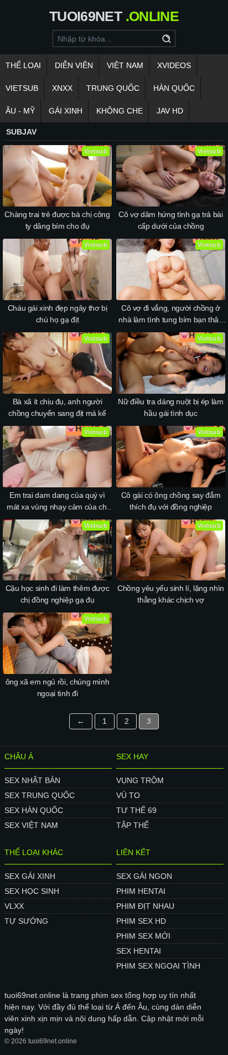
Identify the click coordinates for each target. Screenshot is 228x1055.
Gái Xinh (65, 110)
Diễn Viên (74, 65)
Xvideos (174, 65)
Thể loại (23, 65)
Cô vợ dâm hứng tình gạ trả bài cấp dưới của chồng (170, 220)
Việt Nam (125, 65)
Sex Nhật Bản (32, 780)
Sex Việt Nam (31, 825)
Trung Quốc (112, 88)
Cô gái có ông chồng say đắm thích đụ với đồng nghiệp (171, 501)
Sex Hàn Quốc (33, 810)
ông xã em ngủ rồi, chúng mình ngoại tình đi (58, 687)
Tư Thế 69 (136, 810)
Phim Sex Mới (143, 936)
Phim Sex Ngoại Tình (158, 965)
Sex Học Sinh (31, 891)
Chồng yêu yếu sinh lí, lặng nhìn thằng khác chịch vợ (170, 594)
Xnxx (62, 88)
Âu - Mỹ (20, 110)
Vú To (128, 795)
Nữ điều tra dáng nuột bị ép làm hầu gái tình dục (170, 407)
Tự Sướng (26, 921)
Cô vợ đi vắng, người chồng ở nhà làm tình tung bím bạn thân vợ (170, 314)
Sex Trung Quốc (39, 795)
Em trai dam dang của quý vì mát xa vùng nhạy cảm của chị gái (57, 502)
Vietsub (22, 88)
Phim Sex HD (141, 921)
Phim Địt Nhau (145, 906)
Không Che (119, 110)
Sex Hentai (138, 950)
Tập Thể (132, 825)
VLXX (14, 906)
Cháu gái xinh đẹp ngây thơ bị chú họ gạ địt (57, 313)
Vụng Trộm (140, 780)
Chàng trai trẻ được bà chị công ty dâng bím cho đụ (57, 220)
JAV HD (170, 110)
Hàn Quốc (174, 88)
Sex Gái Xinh (29, 876)
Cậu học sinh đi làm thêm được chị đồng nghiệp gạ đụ (58, 594)
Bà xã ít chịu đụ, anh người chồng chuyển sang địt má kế (57, 407)
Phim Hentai (140, 891)
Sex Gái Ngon (144, 876)
